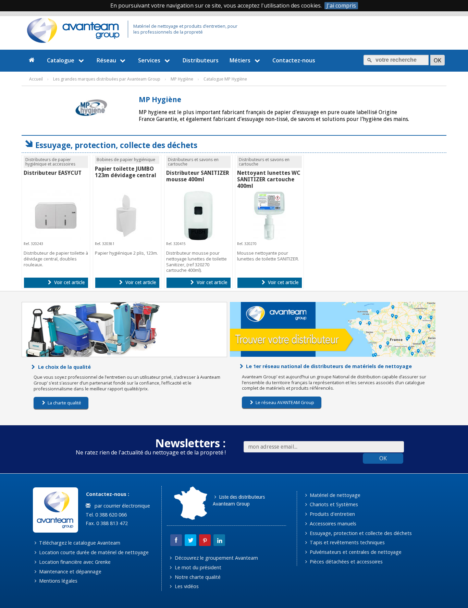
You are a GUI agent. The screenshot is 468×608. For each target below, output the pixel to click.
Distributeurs (201, 60)
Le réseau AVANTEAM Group (284, 402)
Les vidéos (186, 586)
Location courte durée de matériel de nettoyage (93, 552)
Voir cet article (69, 282)
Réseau (106, 60)
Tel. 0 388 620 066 (105, 514)
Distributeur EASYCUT (53, 173)
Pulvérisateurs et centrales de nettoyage (355, 552)
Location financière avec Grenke (74, 562)
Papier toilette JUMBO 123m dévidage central (125, 172)
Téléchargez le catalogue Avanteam (79, 542)
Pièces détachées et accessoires (345, 561)
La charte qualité (64, 403)
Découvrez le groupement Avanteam (215, 558)
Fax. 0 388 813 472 (106, 523)
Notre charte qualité (197, 577)
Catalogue (60, 60)
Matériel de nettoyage (334, 495)
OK (383, 458)
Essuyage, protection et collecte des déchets (360, 533)
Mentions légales (57, 580)
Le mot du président (197, 567)
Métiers (240, 60)
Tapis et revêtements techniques (346, 542)
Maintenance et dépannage (69, 571)
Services (149, 60)
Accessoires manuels (332, 523)
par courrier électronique (121, 505)
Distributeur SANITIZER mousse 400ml (197, 176)
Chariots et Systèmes (333, 504)
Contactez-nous (293, 60)
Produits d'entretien (331, 514)
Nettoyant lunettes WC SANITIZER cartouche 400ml (268, 179)
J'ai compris (341, 5)
